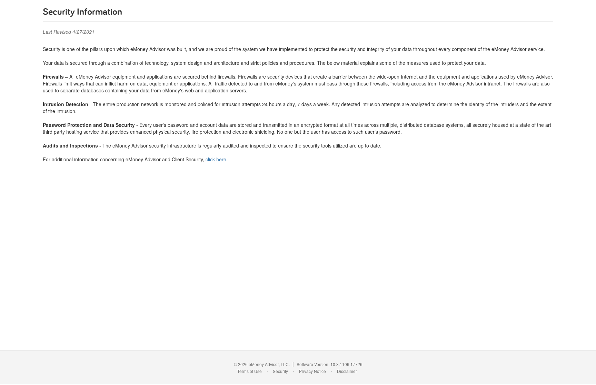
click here (216, 159)
